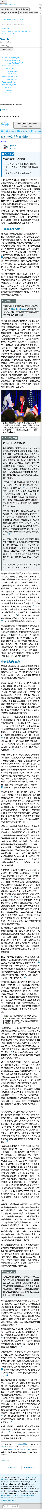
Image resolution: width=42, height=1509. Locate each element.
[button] (8, 90)
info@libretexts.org (9, 1500)
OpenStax (12, 145)
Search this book (6, 42)
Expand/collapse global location (39, 130)
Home (11, 131)
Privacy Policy (6, 1495)
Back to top (5, 1461)
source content (25, 1449)
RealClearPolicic (18, 309)
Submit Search (6, 49)
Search (4, 1506)
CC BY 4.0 (5, 1447)
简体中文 (24, 131)
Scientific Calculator (11, 74)
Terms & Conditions (19, 1495)
